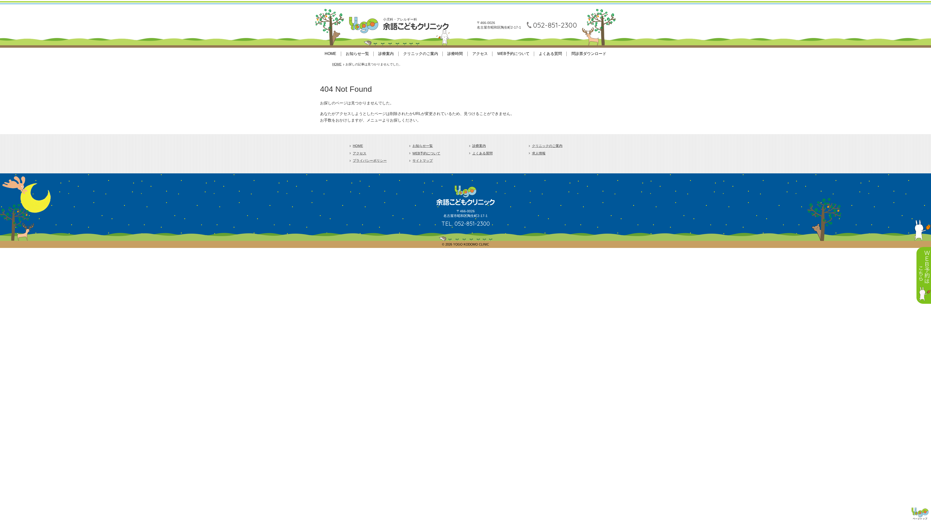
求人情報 (539, 153)
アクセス (480, 54)
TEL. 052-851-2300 (465, 223)
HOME (330, 54)
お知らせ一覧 (357, 54)
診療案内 (386, 54)
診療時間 (455, 54)
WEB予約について (513, 54)
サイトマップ (422, 160)
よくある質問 (550, 54)
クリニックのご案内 (420, 54)
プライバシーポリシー (370, 160)
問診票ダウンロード (588, 54)
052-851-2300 (555, 25)
